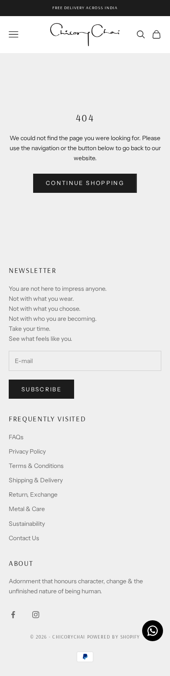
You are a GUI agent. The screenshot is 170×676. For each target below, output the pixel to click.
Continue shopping (85, 182)
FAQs (16, 437)
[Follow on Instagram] (35, 614)
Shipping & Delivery (36, 480)
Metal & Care (27, 509)
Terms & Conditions (36, 466)
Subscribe (41, 389)
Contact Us (24, 538)
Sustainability (27, 524)
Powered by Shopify (113, 637)
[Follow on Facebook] (13, 614)
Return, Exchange (33, 494)
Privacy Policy (27, 451)
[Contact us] (152, 630)
